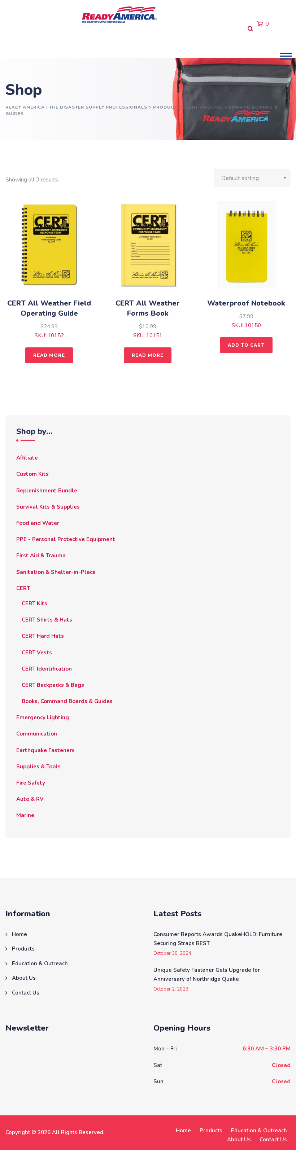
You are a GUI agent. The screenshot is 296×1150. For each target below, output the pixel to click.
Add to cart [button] (246, 345)
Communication (36, 733)
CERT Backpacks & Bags (53, 685)
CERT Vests (37, 652)
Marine (25, 815)
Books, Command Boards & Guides (67, 701)
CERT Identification (47, 668)
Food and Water (37, 523)
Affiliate (27, 457)
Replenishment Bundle (46, 490)
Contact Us (208, 43)
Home (16, 43)
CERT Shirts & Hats (47, 619)
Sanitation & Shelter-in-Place (56, 572)
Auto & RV (30, 799)
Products (46, 43)
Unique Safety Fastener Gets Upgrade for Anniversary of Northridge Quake (206, 974)
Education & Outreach (105, 43)
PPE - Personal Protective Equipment (65, 539)
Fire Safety (30, 782)
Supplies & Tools (38, 766)
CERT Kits (34, 603)
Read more (49, 355)
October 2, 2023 (170, 989)
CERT (23, 588)
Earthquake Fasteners (45, 750)
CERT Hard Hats (43, 636)
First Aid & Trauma (41, 555)
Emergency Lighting (42, 717)
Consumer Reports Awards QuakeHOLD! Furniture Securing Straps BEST (217, 939)
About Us (164, 43)
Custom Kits (32, 474)
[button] (286, 56)
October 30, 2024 (172, 954)
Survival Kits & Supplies (48, 506)
